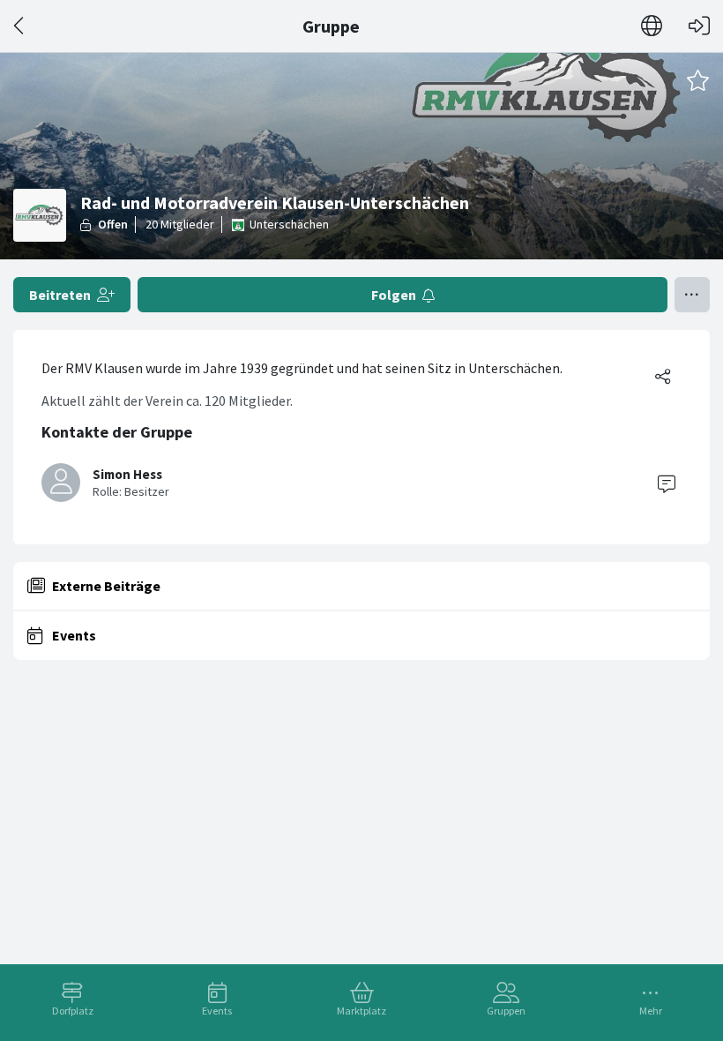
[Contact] (667, 483)
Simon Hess (127, 474)
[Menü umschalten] (692, 294)
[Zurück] (20, 26)
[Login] (699, 26)
